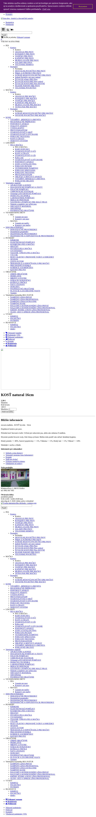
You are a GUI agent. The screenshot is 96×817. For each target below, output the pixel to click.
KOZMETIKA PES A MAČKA (22, 244)
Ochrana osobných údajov (15, 461)
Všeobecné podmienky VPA (16, 814)
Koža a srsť (19, 158)
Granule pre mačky (22, 223)
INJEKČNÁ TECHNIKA (20, 196)
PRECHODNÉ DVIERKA (20, 265)
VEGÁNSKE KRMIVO (24, 65)
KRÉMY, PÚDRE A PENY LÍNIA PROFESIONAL (30, 310)
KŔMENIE (14, 240)
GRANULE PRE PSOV (24, 52)
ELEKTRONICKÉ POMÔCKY (22, 242)
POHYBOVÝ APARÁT (19, 124)
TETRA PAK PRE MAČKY (26, 107)
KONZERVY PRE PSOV (25, 54)
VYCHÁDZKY (16, 251)
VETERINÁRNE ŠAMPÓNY (26, 168)
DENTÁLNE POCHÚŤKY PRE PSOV (30, 71)
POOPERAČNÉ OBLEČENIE (22, 210)
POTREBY (14, 320)
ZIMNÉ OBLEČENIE (18, 274)
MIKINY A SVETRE (18, 278)
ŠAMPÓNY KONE (17, 304)
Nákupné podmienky (15, 337)
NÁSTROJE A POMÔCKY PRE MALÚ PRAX (28, 202)
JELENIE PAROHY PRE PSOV (27, 86)
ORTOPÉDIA (15, 208)
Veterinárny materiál (13, 183)
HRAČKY (14, 246)
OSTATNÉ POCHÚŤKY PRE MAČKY (30, 115)
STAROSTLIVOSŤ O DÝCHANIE (24, 134)
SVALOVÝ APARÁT (18, 126)
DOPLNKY (15, 287)
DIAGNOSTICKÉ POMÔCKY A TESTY (26, 187)
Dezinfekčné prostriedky (19, 232)
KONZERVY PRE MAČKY (26, 98)
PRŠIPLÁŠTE (15, 276)
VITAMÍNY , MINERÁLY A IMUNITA (25, 120)
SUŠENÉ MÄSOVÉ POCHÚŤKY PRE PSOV (33, 75)
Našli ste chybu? (12, 459)
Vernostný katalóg (14, 333)
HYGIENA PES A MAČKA (21, 249)
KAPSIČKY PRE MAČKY (25, 103)
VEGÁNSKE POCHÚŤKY (25, 88)
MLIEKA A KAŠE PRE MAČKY (28, 105)
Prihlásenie (10, 24)
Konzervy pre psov (22, 219)
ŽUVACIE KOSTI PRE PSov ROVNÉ (30, 84)
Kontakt (10, 341)
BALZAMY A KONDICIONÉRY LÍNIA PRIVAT (29, 306)
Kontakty (9, 14)
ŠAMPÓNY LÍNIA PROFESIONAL (24, 299)
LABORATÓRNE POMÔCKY (22, 198)
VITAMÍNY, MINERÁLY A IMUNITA (30, 179)
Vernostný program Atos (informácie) (19, 455)
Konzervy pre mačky (23, 225)
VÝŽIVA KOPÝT (17, 128)
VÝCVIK (14, 255)
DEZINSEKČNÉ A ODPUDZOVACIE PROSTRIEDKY (32, 236)
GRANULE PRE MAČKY (25, 96)
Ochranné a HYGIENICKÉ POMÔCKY (25, 194)
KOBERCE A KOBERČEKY (21, 268)
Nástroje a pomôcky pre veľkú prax (23, 204)
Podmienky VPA (13, 335)
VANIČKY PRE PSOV (24, 56)
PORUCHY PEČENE (23, 166)
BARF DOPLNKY (22, 149)
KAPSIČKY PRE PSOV (24, 58)
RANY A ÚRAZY (17, 139)
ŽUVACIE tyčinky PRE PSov (26, 79)
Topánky (13, 293)
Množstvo (5, 409)
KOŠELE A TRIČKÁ (18, 282)
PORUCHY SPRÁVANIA (25, 170)
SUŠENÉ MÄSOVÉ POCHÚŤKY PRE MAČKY (34, 113)
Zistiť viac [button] (46, 9)
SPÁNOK (14, 259)
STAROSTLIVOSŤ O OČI (25, 151)
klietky (12, 329)
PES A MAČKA (16, 145)
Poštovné (11, 339)
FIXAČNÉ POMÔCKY (19, 189)
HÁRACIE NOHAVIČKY (20, 280)
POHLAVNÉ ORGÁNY (24, 181)
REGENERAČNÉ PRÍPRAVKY (23, 122)
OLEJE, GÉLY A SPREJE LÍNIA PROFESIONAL (29, 312)
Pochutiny (14, 67)
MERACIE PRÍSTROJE (19, 200)
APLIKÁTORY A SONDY (20, 185)
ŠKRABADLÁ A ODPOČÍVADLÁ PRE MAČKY (30, 263)
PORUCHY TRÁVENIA (20, 136)
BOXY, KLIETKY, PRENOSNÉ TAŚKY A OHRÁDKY (32, 257)
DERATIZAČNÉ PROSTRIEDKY (23, 230)
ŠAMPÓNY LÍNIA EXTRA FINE (23, 301)
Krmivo (13, 48)
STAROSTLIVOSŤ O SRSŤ (21, 132)
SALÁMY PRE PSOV (23, 62)
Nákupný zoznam (15, 38)
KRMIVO (14, 316)
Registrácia (10, 22)
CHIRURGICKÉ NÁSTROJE (21, 191)
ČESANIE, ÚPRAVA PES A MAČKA (25, 253)
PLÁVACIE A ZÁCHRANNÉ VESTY (25, 291)
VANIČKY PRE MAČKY (25, 101)
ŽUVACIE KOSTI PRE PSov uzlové (29, 81)
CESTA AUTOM (17, 261)
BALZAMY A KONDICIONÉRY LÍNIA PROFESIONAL (32, 308)
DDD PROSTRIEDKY (15, 227)
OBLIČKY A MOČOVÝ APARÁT (28, 177)
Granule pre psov (21, 217)
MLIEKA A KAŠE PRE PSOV (27, 60)
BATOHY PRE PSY (18, 270)
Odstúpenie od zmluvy (14, 464)
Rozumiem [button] (83, 6)
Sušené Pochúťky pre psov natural (27, 77)
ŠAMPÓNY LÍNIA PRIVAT (21, 297)
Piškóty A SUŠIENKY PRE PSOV (28, 73)
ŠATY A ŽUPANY (17, 284)
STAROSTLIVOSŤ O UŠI (25, 155)
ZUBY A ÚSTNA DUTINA (25, 164)
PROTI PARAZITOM (18, 130)
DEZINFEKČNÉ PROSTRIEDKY (23, 234)
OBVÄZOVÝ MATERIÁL (20, 206)
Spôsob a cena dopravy (14, 453)
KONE (8, 117)
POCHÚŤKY (15, 318)
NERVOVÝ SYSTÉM (19, 141)
